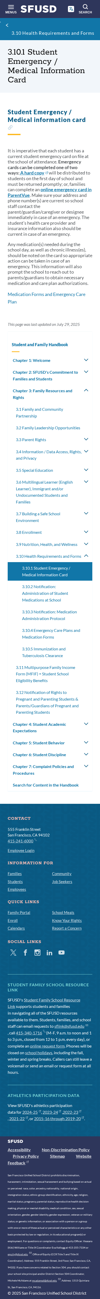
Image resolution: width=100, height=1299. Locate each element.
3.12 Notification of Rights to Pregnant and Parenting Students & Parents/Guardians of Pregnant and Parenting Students (47, 702)
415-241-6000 (20, 841)
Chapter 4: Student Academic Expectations (39, 727)
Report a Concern (67, 928)
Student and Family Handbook (40, 344)
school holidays (38, 1052)
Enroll (13, 920)
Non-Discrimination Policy (66, 1149)
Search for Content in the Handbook (46, 784)
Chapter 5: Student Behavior (39, 742)
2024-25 (30, 1112)
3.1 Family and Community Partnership (39, 412)
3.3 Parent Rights (31, 439)
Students (15, 881)
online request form (47, 1045)
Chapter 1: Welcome (32, 360)
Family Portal (19, 912)
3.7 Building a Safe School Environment (38, 517)
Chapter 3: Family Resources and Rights (42, 394)
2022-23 (70, 1112)
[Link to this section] (10, 128)
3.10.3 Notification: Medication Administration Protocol (49, 615)
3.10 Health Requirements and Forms (53, 33)
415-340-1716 (29, 1032)
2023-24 (50, 1112)
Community (62, 873)
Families (15, 873)
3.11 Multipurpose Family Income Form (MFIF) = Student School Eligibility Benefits (45, 674)
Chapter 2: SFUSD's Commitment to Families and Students (45, 375)
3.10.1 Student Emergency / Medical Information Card (46, 571)
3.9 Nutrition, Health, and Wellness (46, 544)
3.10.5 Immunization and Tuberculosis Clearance (44, 652)
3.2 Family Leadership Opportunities (48, 427)
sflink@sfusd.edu (69, 1026)
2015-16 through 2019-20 (57, 1118)
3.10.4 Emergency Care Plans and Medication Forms (51, 633)
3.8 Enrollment (29, 532)
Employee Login (21, 850)
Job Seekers (62, 881)
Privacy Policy (26, 1156)
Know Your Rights (67, 920)
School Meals (63, 912)
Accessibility (19, 1149)
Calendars (16, 928)
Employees (17, 889)
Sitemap (57, 1156)
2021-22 (17, 1118)
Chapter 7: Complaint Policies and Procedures (43, 769)
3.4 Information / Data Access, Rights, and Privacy (49, 455)
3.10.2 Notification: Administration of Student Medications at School (45, 593)
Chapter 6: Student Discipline (39, 754)
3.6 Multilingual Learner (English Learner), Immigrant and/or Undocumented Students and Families (44, 492)
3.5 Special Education (34, 470)
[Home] (39, 10)
